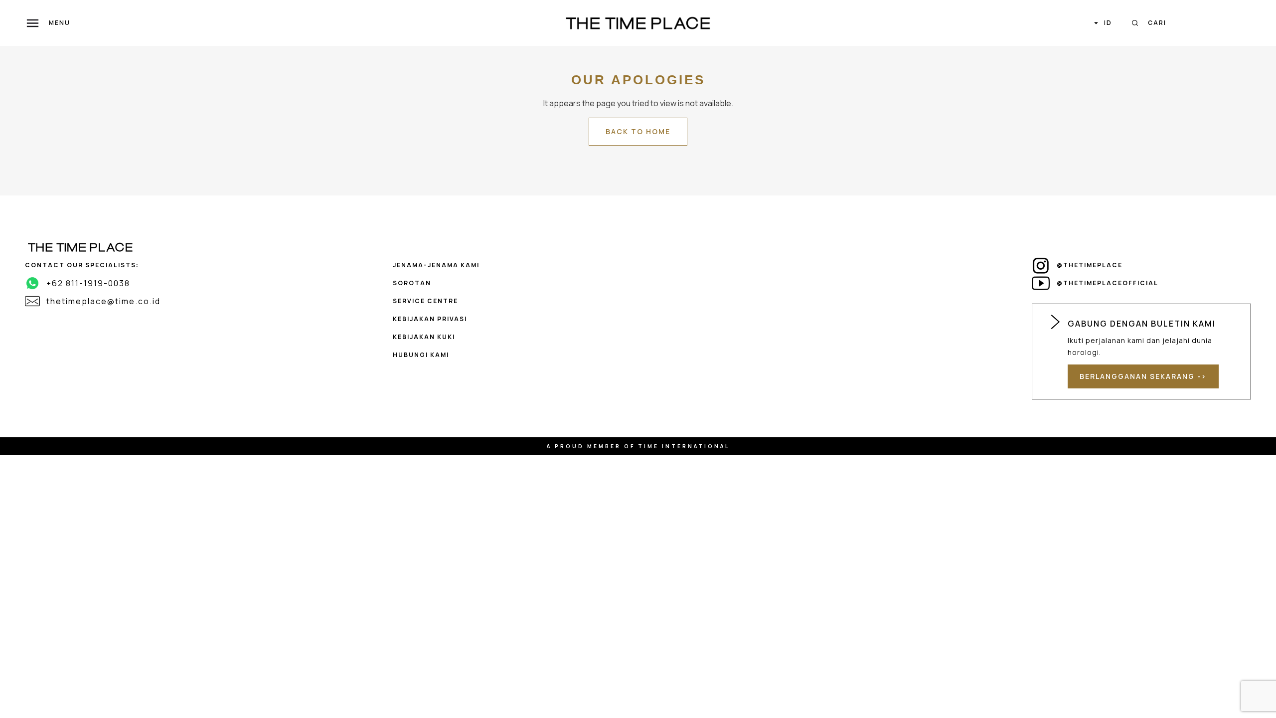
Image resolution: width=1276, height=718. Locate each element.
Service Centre (425, 301)
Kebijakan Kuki (424, 337)
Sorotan (412, 283)
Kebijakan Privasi (430, 319)
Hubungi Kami (421, 355)
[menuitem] (1102, 22)
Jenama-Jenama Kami (436, 265)
